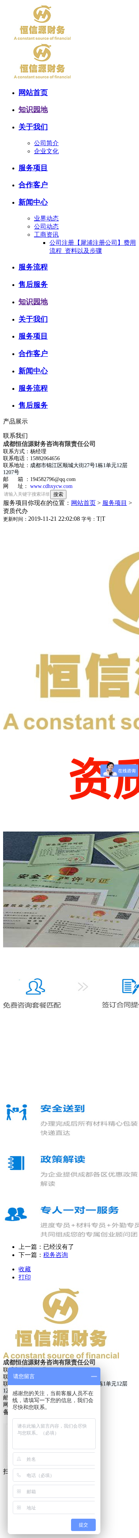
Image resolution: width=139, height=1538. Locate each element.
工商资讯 (46, 234)
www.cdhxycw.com (51, 486)
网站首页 (83, 503)
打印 (25, 1277)
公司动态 (46, 226)
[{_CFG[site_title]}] (45, 39)
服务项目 (114, 503)
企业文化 (46, 151)
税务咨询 (55, 1255)
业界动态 (46, 218)
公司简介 (46, 143)
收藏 (25, 1269)
